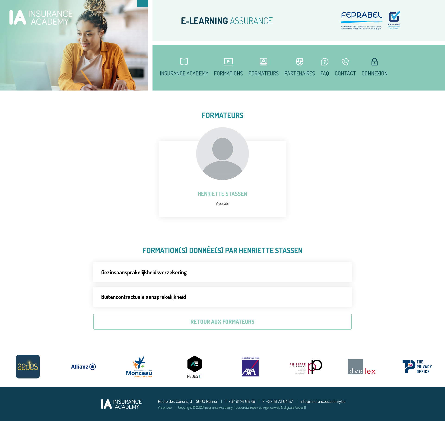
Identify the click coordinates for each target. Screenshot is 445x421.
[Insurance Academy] (121, 403)
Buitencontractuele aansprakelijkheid (143, 296)
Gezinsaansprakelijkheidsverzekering (144, 272)
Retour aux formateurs (222, 321)
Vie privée (165, 407)
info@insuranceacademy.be (323, 401)
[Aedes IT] (194, 366)
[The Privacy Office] (417, 366)
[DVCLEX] (361, 366)
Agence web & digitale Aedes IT (284, 407)
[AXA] (250, 366)
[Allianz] (83, 366)
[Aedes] (28, 366)
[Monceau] (139, 366)
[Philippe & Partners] (306, 366)
